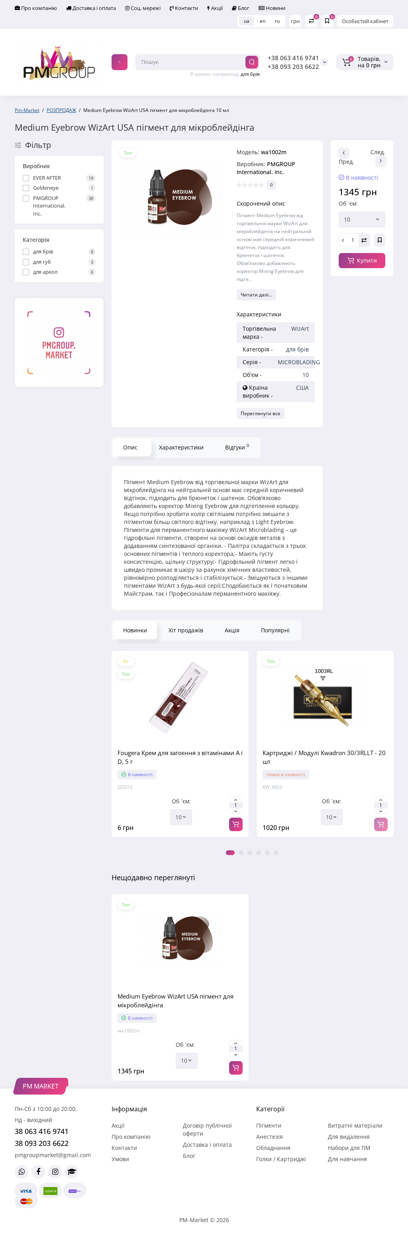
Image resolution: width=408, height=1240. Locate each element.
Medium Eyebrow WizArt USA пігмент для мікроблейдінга (175, 1000)
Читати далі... (256, 294)
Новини (275, 8)
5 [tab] (267, 852)
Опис (130, 447)
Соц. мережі (145, 8)
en (262, 21)
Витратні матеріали (355, 1125)
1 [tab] (230, 852)
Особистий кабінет (365, 21)
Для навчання (347, 1159)
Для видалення (349, 1136)
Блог (243, 8)
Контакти (186, 8)
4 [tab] (258, 852)
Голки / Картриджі (281, 1159)
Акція (232, 630)
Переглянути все (260, 413)
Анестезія (269, 1136)
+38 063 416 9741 (293, 58)
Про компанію (38, 8)
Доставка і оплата (93, 8)
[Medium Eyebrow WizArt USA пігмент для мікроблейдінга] (170, 199)
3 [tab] (249, 852)
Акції (216, 8)
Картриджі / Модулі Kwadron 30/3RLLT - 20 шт (324, 757)
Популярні (275, 630)
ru (277, 21)
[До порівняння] (180, 740)
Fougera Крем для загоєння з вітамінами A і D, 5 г (180, 757)
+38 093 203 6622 (293, 67)
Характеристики (181, 447)
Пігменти (268, 1125)
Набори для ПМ (349, 1148)
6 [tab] (276, 852)
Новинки (135, 630)
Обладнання (273, 1148)
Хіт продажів (186, 630)
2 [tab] (241, 852)
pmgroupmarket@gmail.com (53, 1155)
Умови (120, 1159)
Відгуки (237, 447)
